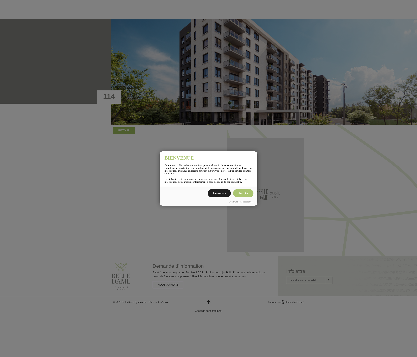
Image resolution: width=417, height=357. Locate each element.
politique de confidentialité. (228, 182)
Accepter (243, 193)
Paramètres (219, 193)
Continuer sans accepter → (241, 202)
